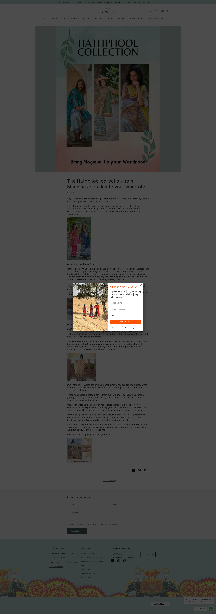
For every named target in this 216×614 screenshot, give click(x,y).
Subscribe (125, 322)
